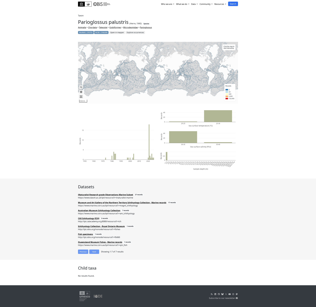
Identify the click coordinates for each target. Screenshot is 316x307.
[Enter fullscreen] (81, 96)
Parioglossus (146, 27)
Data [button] (193, 4)
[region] (158, 73)
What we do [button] (182, 4)
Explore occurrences (135, 32)
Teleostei (103, 27)
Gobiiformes (115, 27)
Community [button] (205, 4)
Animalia (82, 27)
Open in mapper (117, 32)
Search (233, 3)
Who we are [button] (167, 4)
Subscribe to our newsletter (222, 298)
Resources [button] (219, 4)
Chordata (92, 27)
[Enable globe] (81, 92)
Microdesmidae (130, 27)
